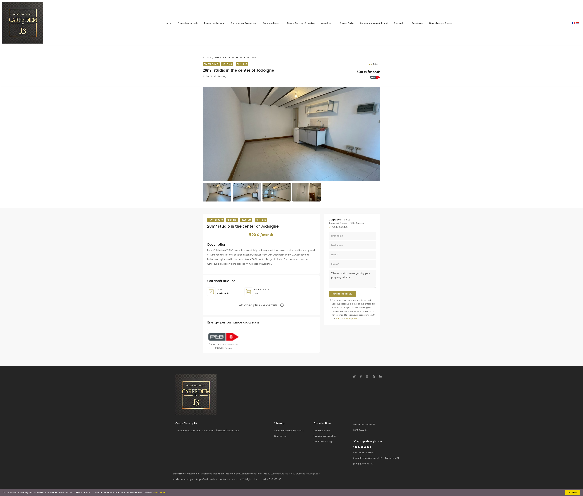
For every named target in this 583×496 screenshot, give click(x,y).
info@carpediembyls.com (367, 441)
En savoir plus (160, 492)
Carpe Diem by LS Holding (301, 23)
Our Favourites (322, 430)
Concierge (417, 23)
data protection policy (346, 318)
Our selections (271, 23)
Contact (398, 23)
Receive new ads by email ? (289, 430)
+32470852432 (362, 447)
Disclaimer (179, 473)
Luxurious (325, 436)
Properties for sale (187, 23)
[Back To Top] (574, 487)
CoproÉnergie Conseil (441, 23)
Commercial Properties (243, 23)
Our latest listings (323, 441)
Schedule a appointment (374, 23)
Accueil (207, 57)
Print (375, 64)
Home (168, 23)
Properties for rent (214, 23)
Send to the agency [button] (342, 293)
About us (326, 23)
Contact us (280, 436)
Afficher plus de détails (259, 305)
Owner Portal (347, 23)
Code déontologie (183, 479)
